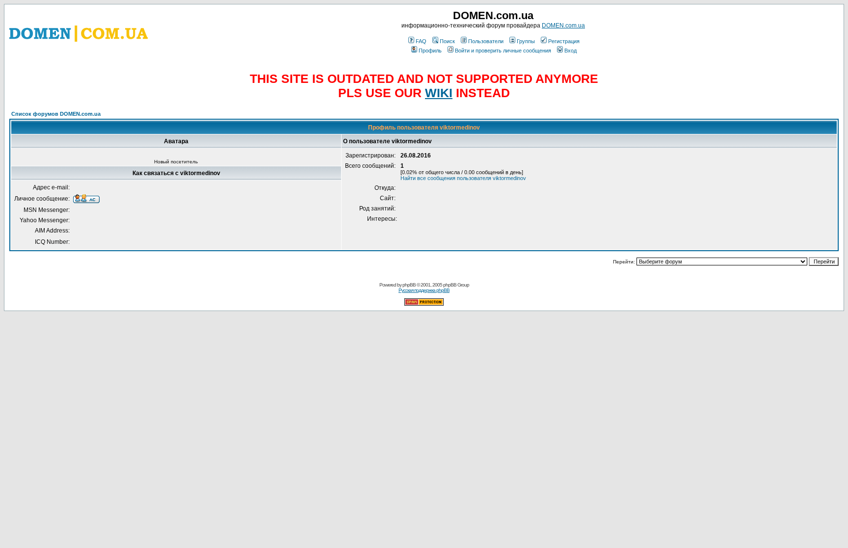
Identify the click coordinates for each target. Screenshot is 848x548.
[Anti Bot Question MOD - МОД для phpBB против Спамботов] (424, 304)
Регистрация (564, 41)
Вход (570, 50)
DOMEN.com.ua (563, 25)
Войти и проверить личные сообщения (503, 50)
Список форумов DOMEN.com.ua (56, 114)
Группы (526, 41)
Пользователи (486, 41)
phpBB (409, 284)
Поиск (447, 41)
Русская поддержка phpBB (424, 290)
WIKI (438, 93)
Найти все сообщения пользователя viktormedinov (463, 178)
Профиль (430, 50)
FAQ (421, 41)
